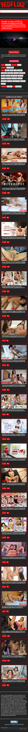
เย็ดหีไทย (7, 70)
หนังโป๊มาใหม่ (4, 73)
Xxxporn (7, 75)
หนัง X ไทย (16, 73)
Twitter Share (4, 89)
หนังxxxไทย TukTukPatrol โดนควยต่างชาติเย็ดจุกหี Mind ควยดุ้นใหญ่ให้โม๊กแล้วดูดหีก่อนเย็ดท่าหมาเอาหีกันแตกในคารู (14, 607)
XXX (8, 67)
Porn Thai (14, 78)
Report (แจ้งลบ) (14, 52)
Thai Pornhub (14, 75)
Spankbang (4, 81)
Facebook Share (12, 89)
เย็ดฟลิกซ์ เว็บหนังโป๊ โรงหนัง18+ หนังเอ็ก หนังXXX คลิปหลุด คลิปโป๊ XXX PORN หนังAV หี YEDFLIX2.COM (14, 728)
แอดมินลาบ (9, 86)
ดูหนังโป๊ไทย (22, 73)
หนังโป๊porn (10, 73)
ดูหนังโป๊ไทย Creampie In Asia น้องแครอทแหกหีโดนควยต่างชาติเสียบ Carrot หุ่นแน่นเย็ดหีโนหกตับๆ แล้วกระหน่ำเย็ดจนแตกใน (14, 484)
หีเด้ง (15, 70)
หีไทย (12, 70)
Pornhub (9, 81)
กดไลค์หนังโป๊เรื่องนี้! (14, 61)
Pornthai (3, 78)
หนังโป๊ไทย (11, 67)
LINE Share (20, 89)
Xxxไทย (3, 75)
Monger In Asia (16, 81)
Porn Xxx (9, 78)
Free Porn (23, 81)
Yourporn (20, 78)
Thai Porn (20, 75)
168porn (3, 83)
